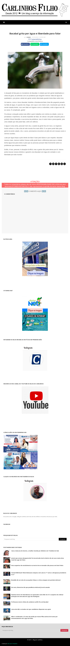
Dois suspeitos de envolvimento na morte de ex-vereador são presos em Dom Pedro (37, 565)
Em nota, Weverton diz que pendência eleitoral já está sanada (30, 587)
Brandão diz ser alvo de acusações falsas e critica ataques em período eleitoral (35, 580)
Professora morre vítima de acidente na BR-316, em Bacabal (29, 602)
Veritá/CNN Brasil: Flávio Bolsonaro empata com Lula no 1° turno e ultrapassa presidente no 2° (38, 573)
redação (28, 37)
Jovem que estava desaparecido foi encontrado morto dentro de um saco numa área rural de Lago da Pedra (37, 559)
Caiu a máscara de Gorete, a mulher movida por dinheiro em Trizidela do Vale (35, 551)
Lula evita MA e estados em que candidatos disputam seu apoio (31, 609)
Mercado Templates (12, 643)
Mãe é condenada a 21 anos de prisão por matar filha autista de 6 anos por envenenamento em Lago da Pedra (34, 617)
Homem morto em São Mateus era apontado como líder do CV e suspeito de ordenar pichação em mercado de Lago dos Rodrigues (37, 595)
